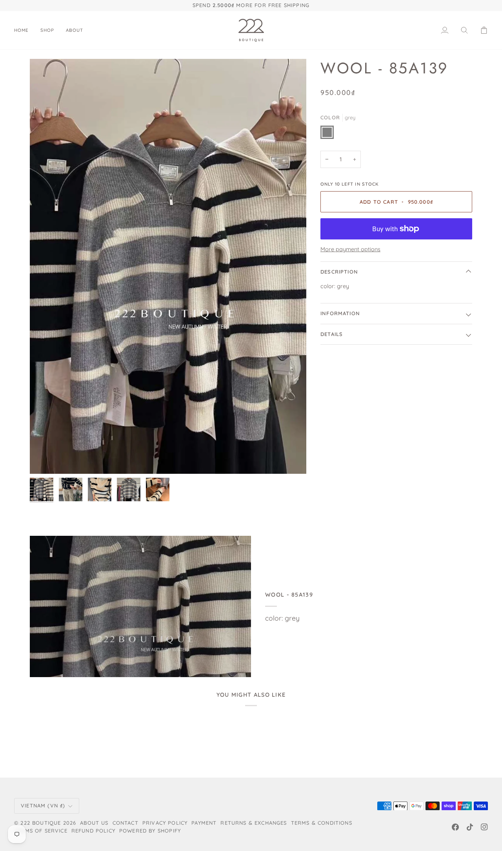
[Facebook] (455, 827)
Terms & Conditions (321, 823)
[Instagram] (484, 827)
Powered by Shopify (150, 830)
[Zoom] (168, 266)
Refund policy (93, 830)
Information (340, 313)
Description (339, 271)
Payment (203, 823)
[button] (47, 30)
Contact (125, 823)
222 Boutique (40, 823)
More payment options (350, 249)
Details (331, 334)
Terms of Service (40, 830)
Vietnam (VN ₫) (43, 805)
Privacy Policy (164, 823)
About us (94, 823)
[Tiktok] (470, 827)
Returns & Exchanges (253, 823)
